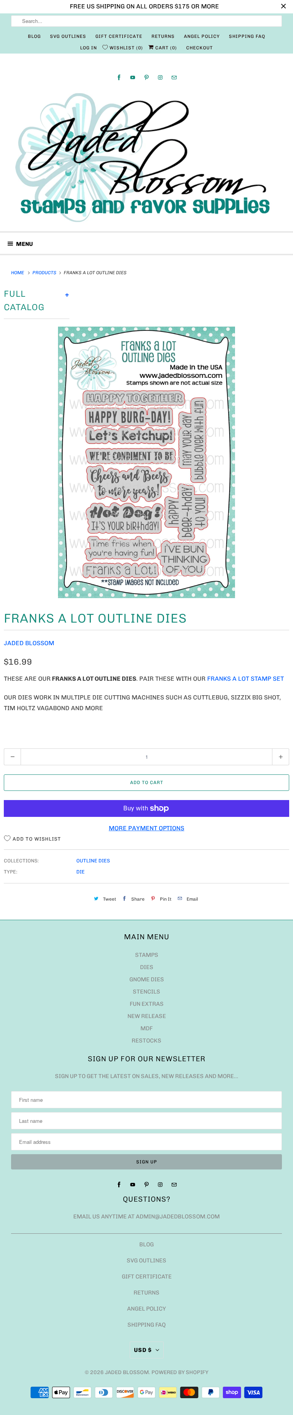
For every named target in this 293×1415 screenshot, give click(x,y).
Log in (88, 47)
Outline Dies (93, 861)
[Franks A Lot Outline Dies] (146, 462)
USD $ (143, 1350)
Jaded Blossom (29, 643)
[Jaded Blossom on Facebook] (119, 77)
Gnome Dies (146, 979)
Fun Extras (147, 1003)
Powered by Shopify (179, 1372)
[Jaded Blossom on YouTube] (133, 77)
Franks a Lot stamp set (246, 678)
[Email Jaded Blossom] (174, 77)
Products (45, 272)
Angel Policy (202, 36)
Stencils (146, 991)
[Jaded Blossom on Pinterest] (146, 77)
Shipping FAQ (247, 36)
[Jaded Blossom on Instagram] (160, 77)
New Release (146, 1016)
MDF (146, 1028)
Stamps (146, 954)
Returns (163, 36)
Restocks (146, 1040)
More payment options (146, 828)
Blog (34, 36)
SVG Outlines (68, 36)
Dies (146, 967)
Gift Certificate (118, 36)
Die (80, 872)
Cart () (165, 47)
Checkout (199, 47)
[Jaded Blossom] (146, 158)
